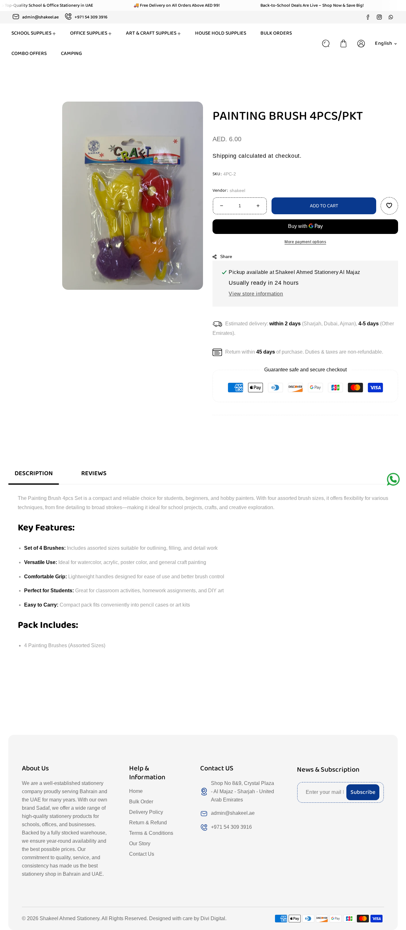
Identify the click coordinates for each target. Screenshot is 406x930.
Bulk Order (141, 801)
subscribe (362, 792)
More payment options (305, 241)
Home (136, 791)
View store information (256, 293)
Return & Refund (148, 822)
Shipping (225, 156)
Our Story (139, 843)
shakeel (237, 190)
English (383, 43)
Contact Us (141, 854)
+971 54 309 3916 (231, 827)
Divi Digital (212, 918)
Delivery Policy (146, 812)
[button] (343, 43)
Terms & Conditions (151, 833)
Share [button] (226, 256)
